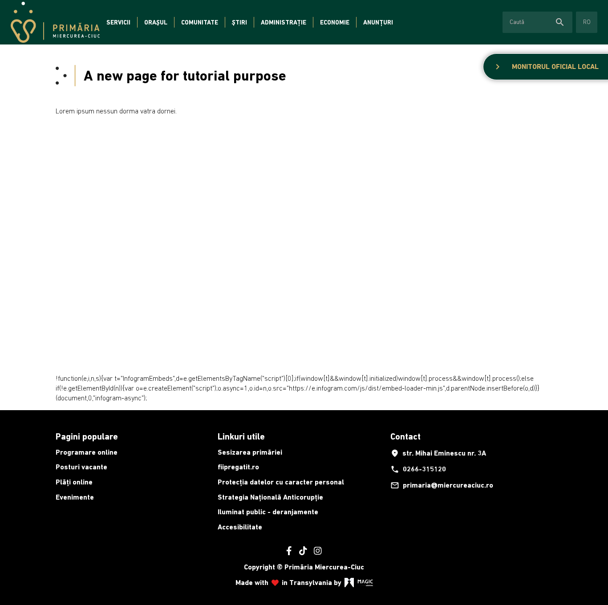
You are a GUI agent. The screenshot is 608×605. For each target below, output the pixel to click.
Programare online (87, 452)
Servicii (118, 22)
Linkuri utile (241, 436)
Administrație (283, 22)
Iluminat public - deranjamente (268, 512)
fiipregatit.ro (238, 467)
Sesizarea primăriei (250, 452)
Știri (239, 22)
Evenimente (75, 497)
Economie (334, 22)
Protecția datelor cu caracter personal (281, 482)
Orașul (155, 22)
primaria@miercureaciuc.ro (441, 485)
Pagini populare (87, 436)
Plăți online (74, 482)
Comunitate (199, 22)
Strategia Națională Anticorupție (270, 497)
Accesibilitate (240, 527)
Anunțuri (378, 22)
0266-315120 (418, 469)
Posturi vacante (81, 467)
